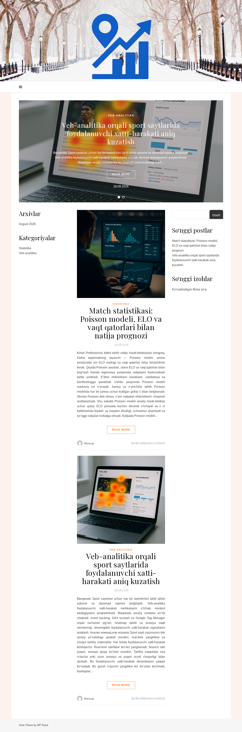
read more (121, 174)
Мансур (89, 443)
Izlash (216, 215)
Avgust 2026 (27, 224)
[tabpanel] (121, 151)
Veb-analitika (121, 115)
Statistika (25, 248)
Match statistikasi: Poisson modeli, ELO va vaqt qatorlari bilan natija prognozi (121, 322)
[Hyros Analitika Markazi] (121, 47)
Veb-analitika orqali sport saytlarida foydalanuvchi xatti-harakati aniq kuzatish (121, 133)
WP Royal (42, 725)
